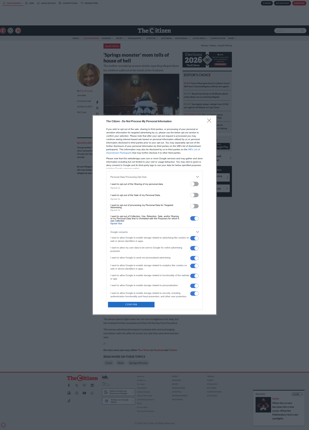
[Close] (210, 121)
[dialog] (154, 215)
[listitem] (154, 177)
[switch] (194, 184)
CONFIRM (131, 304)
